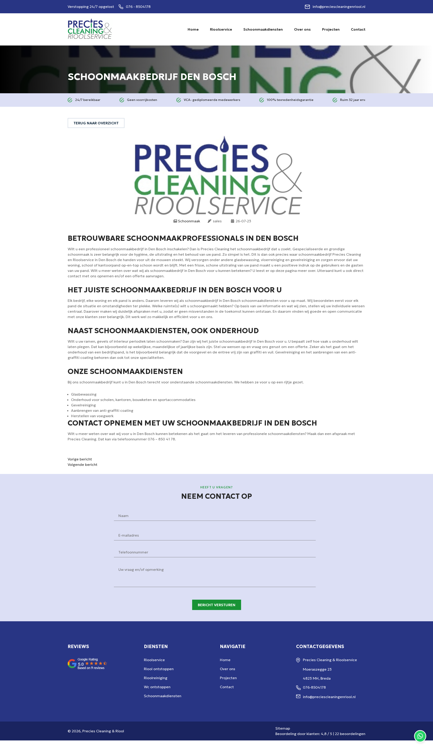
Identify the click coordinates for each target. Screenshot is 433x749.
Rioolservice (154, 660)
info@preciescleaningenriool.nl (339, 6)
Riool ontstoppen (159, 669)
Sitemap (282, 728)
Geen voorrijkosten (142, 100)
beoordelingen (350, 733)
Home (225, 660)
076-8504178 (314, 687)
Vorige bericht (80, 459)
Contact (227, 687)
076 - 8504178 (138, 6)
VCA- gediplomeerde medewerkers (212, 100)
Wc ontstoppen (157, 687)
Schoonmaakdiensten (162, 696)
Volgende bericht (82, 464)
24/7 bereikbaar (87, 100)
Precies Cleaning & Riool (103, 731)
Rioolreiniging (155, 678)
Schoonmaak (189, 221)
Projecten (228, 678)
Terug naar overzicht (96, 123)
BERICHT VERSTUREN (216, 605)
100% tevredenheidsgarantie (290, 100)
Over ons (227, 669)
